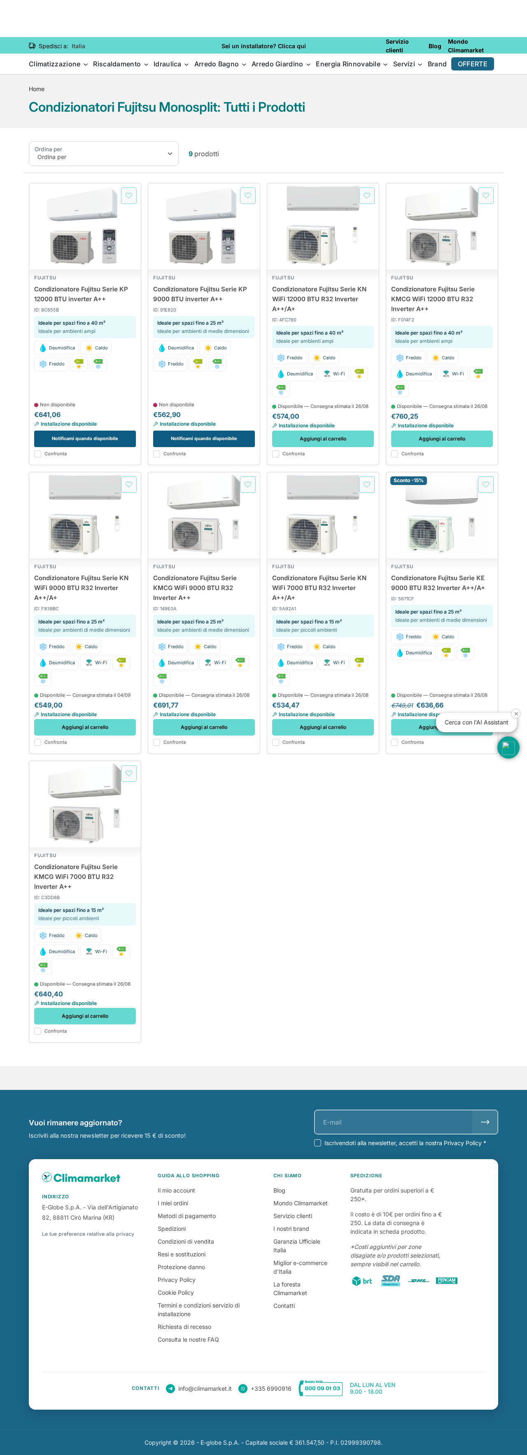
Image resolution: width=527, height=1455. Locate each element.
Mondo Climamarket (300, 1203)
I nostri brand (291, 1228)
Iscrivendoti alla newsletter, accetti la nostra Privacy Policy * (405, 1142)
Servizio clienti (292, 1215)
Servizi (405, 64)
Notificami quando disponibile (85, 438)
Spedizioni (172, 1228)
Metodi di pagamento (187, 1215)
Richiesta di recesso (184, 1326)
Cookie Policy (176, 1292)
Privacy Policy (177, 1279)
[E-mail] (485, 1122)
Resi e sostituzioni (181, 1254)
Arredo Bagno (217, 64)
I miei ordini (173, 1203)
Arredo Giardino (278, 64)
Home (36, 88)
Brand (437, 64)
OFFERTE (472, 64)
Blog (279, 1190)
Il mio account (176, 1190)
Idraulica (168, 64)
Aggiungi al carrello (323, 439)
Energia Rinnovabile (349, 64)
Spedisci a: (53, 45)
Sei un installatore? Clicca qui (264, 45)
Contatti (284, 1305)
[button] (508, 747)
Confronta (55, 454)
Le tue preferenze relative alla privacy (88, 1234)
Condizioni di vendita (186, 1241)
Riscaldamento (117, 64)
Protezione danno (181, 1266)
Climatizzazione (55, 64)
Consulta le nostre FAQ (188, 1339)
